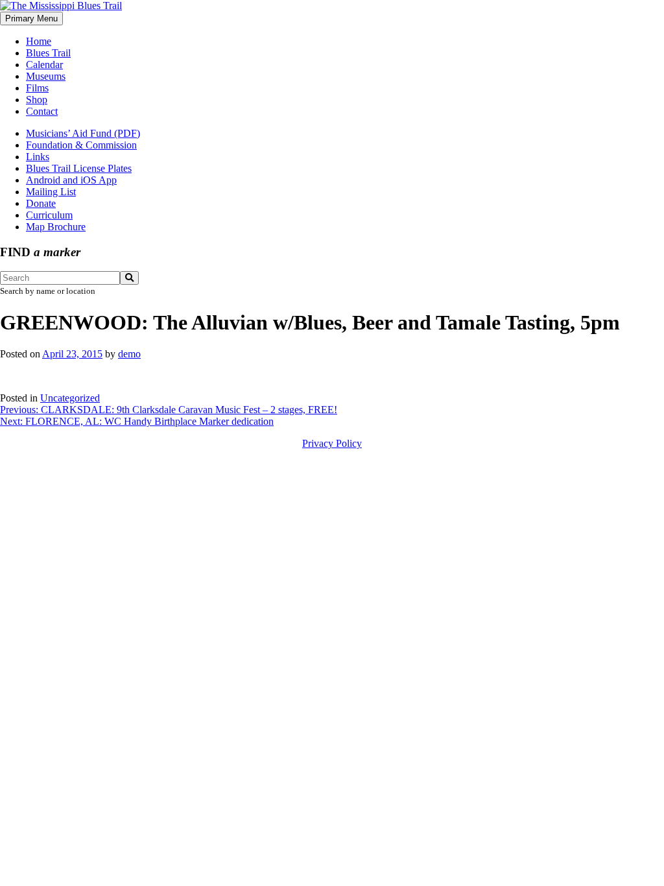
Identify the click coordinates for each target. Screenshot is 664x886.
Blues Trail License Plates (79, 168)
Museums (45, 76)
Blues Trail (48, 52)
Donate (41, 203)
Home (38, 41)
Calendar (44, 64)
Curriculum (49, 215)
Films (37, 87)
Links (37, 156)
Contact (42, 111)
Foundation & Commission (81, 144)
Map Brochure (56, 226)
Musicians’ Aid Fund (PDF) (83, 133)
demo (129, 353)
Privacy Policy (332, 443)
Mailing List (51, 191)
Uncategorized (70, 397)
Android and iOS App (71, 180)
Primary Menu (31, 18)
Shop (36, 99)
